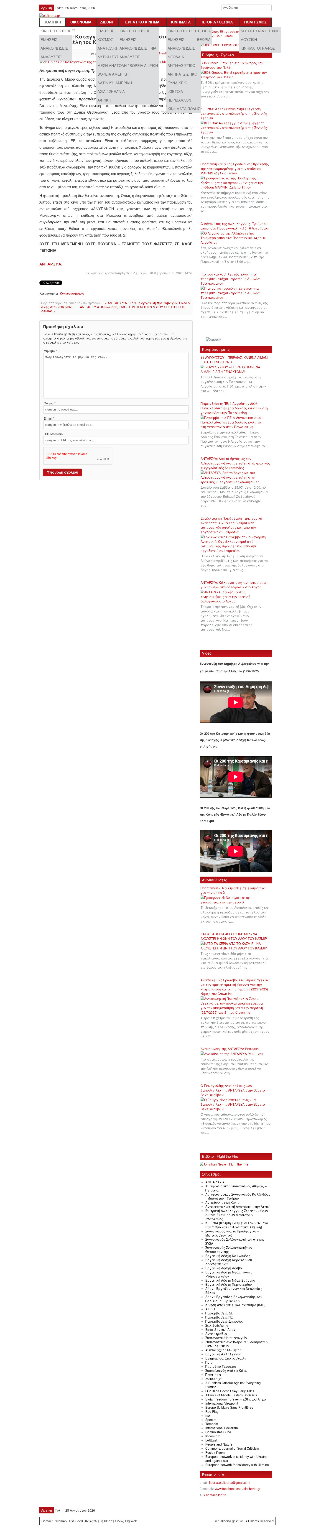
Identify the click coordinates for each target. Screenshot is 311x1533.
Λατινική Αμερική (114, 82)
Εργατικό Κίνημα (142, 22)
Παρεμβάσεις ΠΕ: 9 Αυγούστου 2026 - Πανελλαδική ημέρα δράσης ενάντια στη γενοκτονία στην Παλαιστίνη (234, 408)
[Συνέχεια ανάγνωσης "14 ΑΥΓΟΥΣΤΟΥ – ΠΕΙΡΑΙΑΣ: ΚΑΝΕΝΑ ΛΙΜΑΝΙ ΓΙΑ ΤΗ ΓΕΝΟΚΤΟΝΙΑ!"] (236, 369)
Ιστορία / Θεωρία (217, 22)
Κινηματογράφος (257, 48)
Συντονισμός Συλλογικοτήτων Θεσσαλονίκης (228, 1249)
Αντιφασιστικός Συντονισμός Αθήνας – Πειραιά (236, 1188)
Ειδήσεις (49, 39)
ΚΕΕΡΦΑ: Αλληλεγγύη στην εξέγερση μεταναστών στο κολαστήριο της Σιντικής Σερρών (234, 113)
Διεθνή (107, 22)
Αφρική (104, 100)
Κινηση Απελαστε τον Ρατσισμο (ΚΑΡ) (235, 1305)
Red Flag (212, 1411)
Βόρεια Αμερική (113, 74)
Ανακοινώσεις (54, 48)
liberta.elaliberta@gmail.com (229, 1482)
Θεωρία (204, 39)
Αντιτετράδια (216, 1333)
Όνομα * (50, 403)
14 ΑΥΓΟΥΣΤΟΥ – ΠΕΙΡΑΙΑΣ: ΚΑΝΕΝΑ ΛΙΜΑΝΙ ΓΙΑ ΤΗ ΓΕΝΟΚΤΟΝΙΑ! (234, 359)
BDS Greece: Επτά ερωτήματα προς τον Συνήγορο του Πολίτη (232, 65)
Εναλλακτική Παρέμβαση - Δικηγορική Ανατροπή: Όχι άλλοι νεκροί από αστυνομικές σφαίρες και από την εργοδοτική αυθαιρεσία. (231, 525)
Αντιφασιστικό (181, 65)
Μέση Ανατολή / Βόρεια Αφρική (127, 65)
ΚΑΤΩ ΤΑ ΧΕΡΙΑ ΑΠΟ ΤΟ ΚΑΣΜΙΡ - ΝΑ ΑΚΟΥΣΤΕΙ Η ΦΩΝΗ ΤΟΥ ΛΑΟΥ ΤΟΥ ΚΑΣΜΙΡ (234, 936)
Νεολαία (176, 56)
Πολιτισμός (255, 22)
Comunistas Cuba (218, 1432)
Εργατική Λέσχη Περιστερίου (228, 1284)
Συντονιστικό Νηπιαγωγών (226, 1337)
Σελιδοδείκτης (216, 1325)
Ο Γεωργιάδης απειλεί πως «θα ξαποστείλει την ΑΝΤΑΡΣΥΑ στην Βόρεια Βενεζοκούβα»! (233, 1090)
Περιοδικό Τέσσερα (221, 1366)
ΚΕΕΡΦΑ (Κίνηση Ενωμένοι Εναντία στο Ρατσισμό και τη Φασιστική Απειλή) (236, 1225)
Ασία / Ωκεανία (111, 91)
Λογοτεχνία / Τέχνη (260, 30)
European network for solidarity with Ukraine (237, 1464)
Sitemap (61, 1521)
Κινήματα (181, 22)
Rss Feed (76, 1521)
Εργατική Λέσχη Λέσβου (224, 1268)
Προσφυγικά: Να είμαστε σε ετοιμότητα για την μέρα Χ (233, 890)
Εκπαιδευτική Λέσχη (221, 1329)
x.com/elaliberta (215, 1494)
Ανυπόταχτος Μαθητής (223, 1350)
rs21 (208, 1415)
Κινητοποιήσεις (56, 30)
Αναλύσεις (51, 56)
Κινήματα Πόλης (184, 108)
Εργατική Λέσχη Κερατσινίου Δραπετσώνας (228, 1262)
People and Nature (218, 1444)
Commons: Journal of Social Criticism (232, 1448)
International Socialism (221, 1428)
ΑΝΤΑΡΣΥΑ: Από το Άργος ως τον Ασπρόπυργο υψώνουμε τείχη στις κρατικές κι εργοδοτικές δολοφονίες (235, 463)
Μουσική (248, 39)
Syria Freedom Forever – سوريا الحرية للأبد (235, 1399)
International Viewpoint (221, 1403)
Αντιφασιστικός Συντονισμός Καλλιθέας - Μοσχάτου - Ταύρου (237, 1196)
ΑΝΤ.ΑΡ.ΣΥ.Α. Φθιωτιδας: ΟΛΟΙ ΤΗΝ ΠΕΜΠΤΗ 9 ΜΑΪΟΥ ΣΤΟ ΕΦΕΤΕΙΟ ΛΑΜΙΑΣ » (113, 309)
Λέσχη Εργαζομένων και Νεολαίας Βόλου (233, 1290)
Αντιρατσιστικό (182, 74)
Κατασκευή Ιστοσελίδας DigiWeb (111, 1521)
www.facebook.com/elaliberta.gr (237, 1488)
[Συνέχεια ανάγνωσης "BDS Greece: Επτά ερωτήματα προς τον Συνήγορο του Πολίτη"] (236, 75)
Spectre (211, 1419)
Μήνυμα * (50, 351)
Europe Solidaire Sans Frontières (229, 1407)
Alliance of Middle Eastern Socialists (231, 1395)
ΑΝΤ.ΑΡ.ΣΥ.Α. (50, 264)
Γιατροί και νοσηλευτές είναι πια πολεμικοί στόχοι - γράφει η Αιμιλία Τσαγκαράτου (230, 279)
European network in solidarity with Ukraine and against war (236, 1458)
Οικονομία (81, 22)
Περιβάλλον (179, 100)
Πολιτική (52, 22)
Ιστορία (204, 30)
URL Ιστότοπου (54, 434)
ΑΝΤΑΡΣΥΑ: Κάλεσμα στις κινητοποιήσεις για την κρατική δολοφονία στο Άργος (234, 584)
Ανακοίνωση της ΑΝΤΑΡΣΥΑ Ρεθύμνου (230, 1048)
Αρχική (46, 7)
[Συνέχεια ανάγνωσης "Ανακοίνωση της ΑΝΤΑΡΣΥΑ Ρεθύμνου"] (233, 1054)
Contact (47, 1521)
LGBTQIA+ (176, 91)
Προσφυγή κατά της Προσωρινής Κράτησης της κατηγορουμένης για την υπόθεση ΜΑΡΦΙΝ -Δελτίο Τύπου (235, 168)
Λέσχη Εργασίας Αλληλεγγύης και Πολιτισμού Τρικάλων (233, 1298)
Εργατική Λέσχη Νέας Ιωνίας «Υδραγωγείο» (228, 1274)
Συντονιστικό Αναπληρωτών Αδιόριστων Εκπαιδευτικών (236, 1343)
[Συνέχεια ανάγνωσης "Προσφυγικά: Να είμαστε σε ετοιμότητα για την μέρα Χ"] (236, 900)
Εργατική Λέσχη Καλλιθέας (227, 1255)
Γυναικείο (177, 82)
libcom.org (212, 1436)
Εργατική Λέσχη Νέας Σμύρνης (230, 1280)
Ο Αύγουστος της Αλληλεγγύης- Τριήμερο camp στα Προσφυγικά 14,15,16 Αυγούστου (235, 225)
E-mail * (49, 418)
